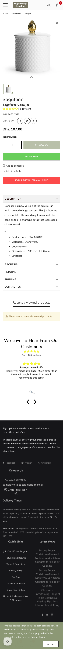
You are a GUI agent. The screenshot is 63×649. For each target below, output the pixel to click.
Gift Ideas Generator (16, 583)
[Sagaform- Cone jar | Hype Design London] (31, 49)
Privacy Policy (15, 570)
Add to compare (14, 165)
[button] (5, 145)
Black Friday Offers (16, 590)
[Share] (20, 121)
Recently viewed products (31, 302)
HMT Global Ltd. (10, 528)
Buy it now (31, 156)
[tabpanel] (31, 49)
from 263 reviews (31, 355)
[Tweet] (27, 121)
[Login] (49, 4)
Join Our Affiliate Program (15, 551)
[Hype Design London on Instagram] (52, 614)
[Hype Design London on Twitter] (47, 614)
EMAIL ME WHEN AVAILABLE (31, 180)
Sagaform (13, 99)
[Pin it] (33, 121)
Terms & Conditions (15, 564)
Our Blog (16, 577)
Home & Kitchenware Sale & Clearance (16, 598)
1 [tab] (31, 77)
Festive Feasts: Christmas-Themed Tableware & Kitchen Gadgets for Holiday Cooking (47, 558)
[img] (31, 352)
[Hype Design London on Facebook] (43, 614)
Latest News (47, 542)
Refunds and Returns (16, 557)
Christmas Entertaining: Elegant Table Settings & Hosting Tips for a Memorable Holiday (47, 597)
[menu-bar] (7, 5)
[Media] (56, 23)
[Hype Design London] (20, 5)
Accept (50, 644)
